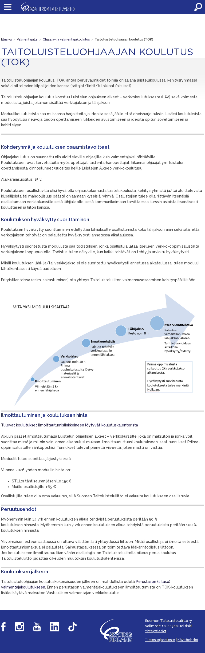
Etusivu (6, 39)
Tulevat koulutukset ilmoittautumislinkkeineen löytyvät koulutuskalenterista (69, 425)
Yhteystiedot (155, 631)
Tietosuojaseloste (160, 640)
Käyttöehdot (188, 640)
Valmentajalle (27, 39)
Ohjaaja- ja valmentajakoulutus (66, 39)
